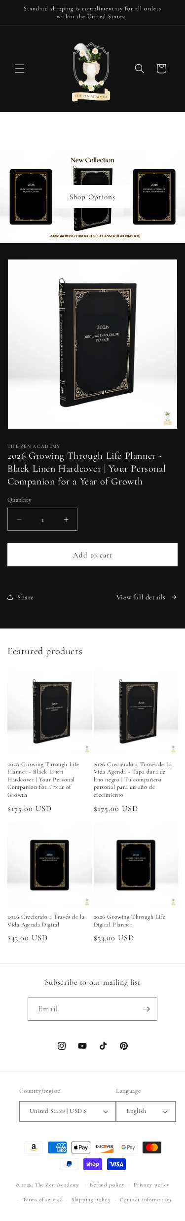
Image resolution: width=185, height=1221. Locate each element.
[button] (20, 68)
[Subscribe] (146, 1009)
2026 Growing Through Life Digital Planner (130, 920)
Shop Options (92, 196)
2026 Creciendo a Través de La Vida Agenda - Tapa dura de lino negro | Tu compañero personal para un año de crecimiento (133, 779)
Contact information (145, 1199)
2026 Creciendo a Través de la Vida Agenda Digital (45, 920)
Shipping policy (91, 1199)
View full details (141, 597)
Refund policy (107, 1185)
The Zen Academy (57, 1184)
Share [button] (25, 597)
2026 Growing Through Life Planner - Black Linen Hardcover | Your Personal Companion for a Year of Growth (43, 779)
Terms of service (42, 1199)
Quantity (19, 500)
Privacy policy (152, 1185)
